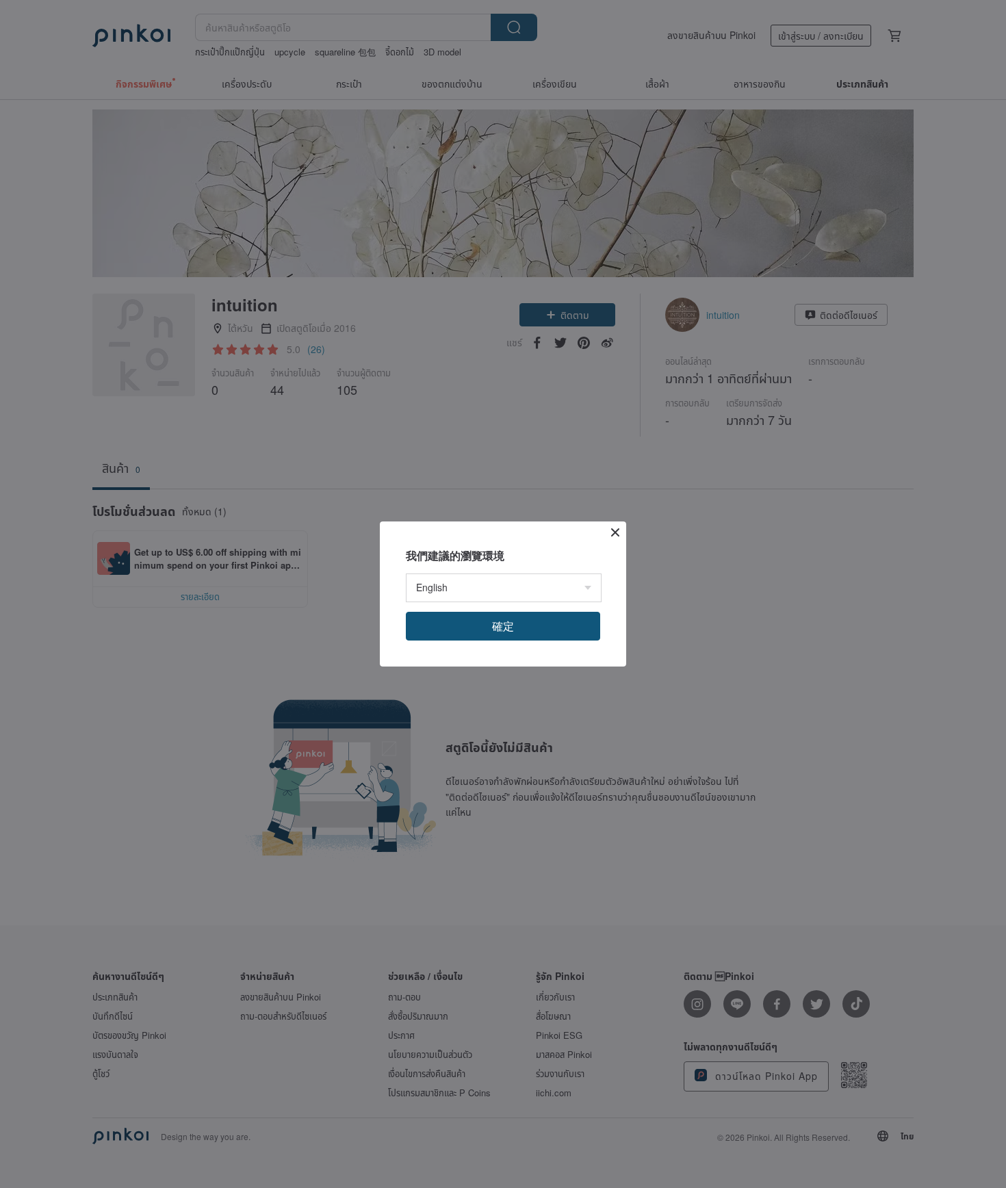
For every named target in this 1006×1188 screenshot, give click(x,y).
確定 (503, 626)
